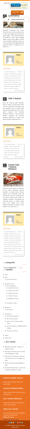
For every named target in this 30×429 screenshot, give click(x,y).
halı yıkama (15, 78)
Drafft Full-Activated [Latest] (12, 363)
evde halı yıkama (8, 78)
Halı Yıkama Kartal (13, 82)
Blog (6, 277)
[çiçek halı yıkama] (19, 5)
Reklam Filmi (8, 338)
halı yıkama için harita (13, 244)
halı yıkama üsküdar (9, 86)
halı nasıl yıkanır (13, 148)
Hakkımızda (8, 307)
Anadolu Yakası (13, 74)
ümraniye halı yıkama (13, 88)
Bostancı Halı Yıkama (13, 290)
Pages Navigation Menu (17, 19)
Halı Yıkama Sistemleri (12, 318)
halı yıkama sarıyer (16, 84)
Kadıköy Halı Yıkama (13, 293)
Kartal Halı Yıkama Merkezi (13, 167)
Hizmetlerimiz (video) (12, 303)
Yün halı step (11, 252)
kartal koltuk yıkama (13, 250)
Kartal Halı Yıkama (12, 296)
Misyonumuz (10, 309)
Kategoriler (5, 267)
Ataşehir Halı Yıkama (13, 288)
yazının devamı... (7, 68)
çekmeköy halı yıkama (15, 76)
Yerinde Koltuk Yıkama (12, 331)
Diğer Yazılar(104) (19, 61)
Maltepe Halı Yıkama (13, 298)
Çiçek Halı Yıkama (10, 72)
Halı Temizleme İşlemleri (12, 316)
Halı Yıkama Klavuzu (12, 279)
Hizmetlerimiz (8, 314)
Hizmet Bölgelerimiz (11, 286)
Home (6, 274)
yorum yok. (20, 90)
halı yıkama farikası (8, 242)
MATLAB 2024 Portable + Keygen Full (14, 347)
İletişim (6, 335)
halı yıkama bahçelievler (16, 240)
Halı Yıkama (14, 98)
